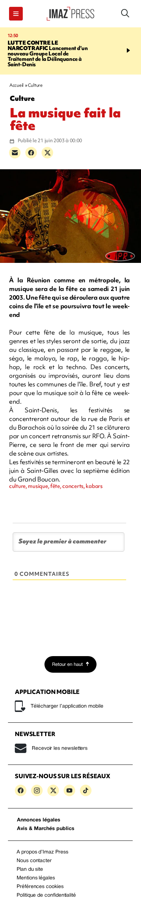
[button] (16, 14)
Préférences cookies (40, 886)
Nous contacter (34, 861)
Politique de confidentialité (46, 895)
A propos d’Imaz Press (42, 852)
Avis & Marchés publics (45, 828)
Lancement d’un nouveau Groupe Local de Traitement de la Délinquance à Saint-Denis (48, 53)
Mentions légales (36, 878)
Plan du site (30, 869)
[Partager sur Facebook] (31, 152)
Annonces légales (38, 820)
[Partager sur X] (47, 152)
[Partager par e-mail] (15, 152)
